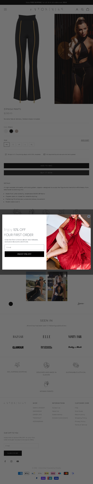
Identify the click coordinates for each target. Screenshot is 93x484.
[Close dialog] (89, 216)
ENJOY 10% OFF (24, 254)
